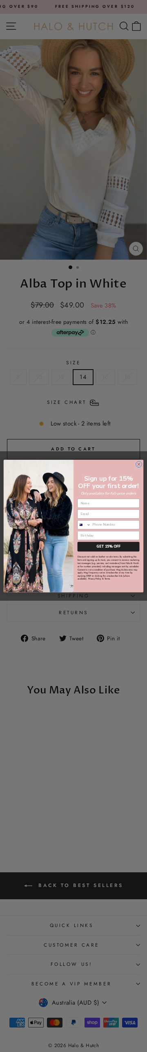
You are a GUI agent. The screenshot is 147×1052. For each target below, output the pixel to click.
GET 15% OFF (108, 546)
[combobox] (84, 524)
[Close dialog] (139, 464)
